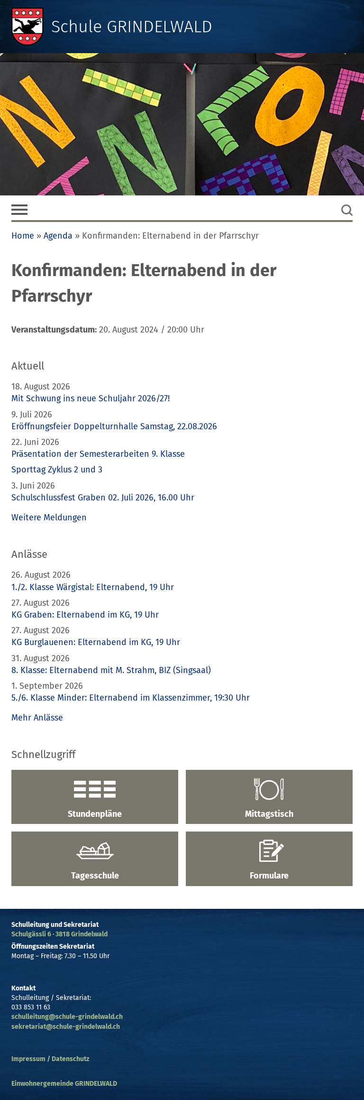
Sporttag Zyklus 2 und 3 (56, 469)
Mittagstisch (269, 814)
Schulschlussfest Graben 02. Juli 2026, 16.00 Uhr (102, 497)
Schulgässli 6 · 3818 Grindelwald (59, 934)
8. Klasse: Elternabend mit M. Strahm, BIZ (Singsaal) (111, 670)
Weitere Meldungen (49, 517)
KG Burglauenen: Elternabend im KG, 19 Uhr (95, 642)
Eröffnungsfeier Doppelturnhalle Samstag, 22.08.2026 (114, 426)
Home (22, 236)
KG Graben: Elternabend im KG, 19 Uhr (85, 615)
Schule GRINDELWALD (131, 26)
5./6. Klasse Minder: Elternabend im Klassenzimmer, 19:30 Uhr (130, 698)
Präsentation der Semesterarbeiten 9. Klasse (98, 454)
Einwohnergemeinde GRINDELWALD (64, 1084)
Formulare (269, 875)
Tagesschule (95, 875)
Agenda (58, 236)
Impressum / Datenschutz (50, 1059)
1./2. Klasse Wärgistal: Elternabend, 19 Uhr (92, 587)
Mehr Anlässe (37, 717)
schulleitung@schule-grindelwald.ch (67, 1017)
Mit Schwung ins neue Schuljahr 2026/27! (90, 398)
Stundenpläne (95, 814)
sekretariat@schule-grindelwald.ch (65, 1027)
